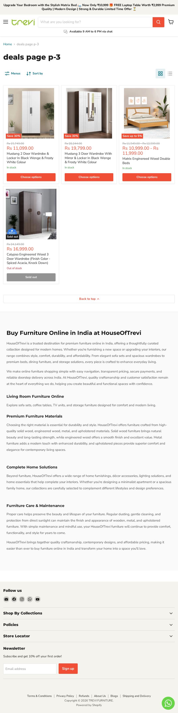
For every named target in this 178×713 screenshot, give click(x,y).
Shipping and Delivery (137, 696)
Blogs (114, 696)
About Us (100, 696)
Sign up (68, 668)
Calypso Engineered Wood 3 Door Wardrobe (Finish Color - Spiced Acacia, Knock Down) (28, 258)
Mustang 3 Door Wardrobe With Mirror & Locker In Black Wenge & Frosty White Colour (88, 157)
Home (7, 44)
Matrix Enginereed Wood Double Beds (146, 160)
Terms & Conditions (39, 696)
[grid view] (160, 73)
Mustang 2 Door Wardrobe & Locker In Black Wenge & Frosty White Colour (30, 157)
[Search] (158, 22)
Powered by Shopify (89, 705)
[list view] (170, 73)
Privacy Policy (65, 696)
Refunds (84, 696)
